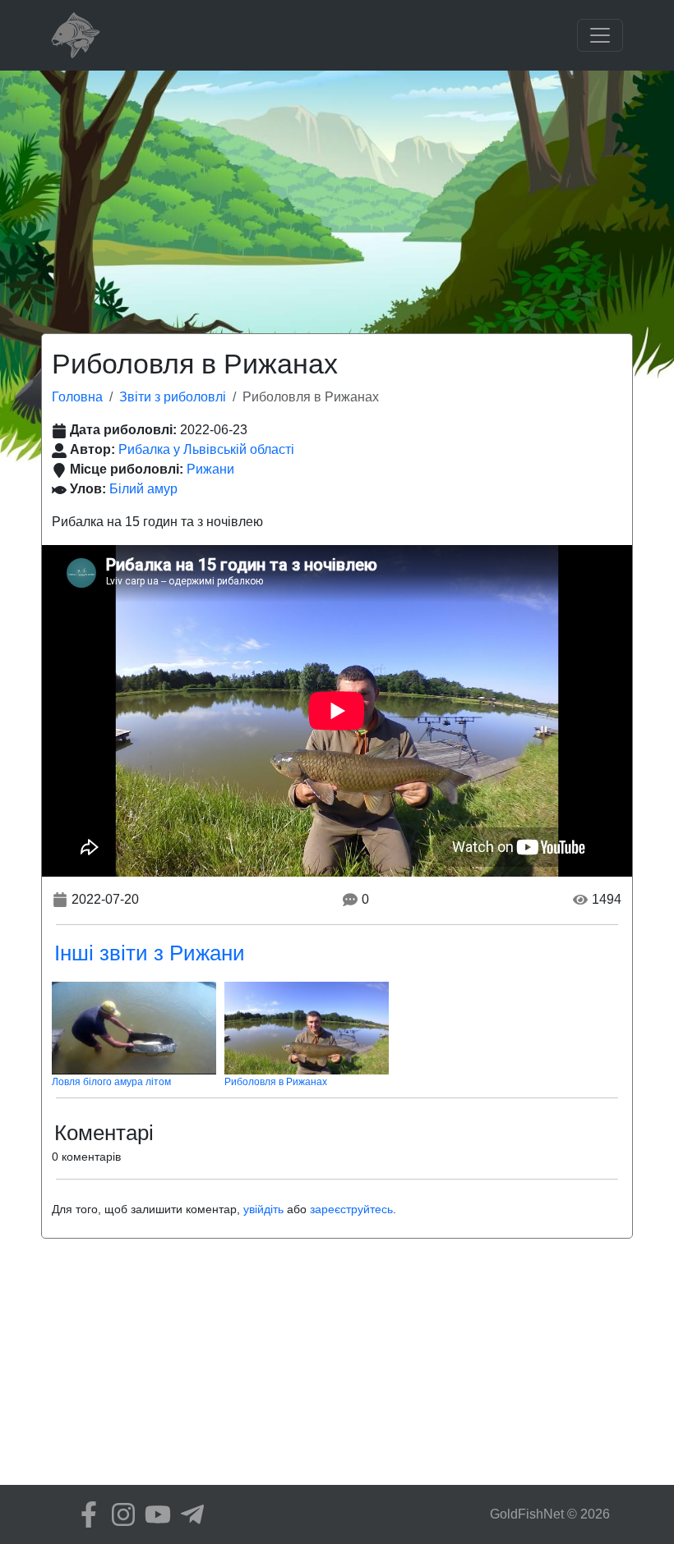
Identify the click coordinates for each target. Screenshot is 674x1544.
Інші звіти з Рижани (149, 953)
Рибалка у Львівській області (206, 449)
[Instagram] (119, 1514)
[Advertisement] (337, 194)
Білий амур (143, 489)
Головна (77, 397)
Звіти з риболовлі (172, 397)
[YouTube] (153, 1514)
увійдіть (263, 1209)
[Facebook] (84, 1514)
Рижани (210, 469)
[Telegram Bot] (188, 1514)
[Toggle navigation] (600, 35)
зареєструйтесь (351, 1209)
